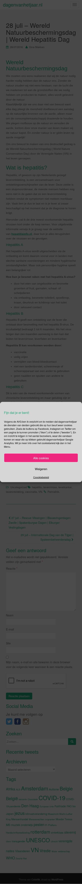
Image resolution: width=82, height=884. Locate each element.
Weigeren (41, 469)
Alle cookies (41, 458)
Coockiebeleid (41, 477)
